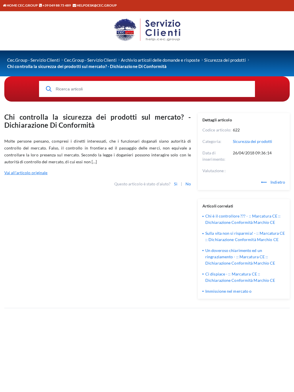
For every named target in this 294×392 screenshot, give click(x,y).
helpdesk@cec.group (97, 5)
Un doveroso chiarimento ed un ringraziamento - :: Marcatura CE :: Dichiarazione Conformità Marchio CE (240, 256)
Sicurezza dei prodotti (252, 141)
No (188, 183)
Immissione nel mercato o (228, 291)
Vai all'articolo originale (26, 172)
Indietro (277, 182)
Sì (175, 183)
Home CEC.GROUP (22, 5)
